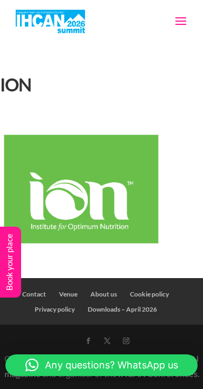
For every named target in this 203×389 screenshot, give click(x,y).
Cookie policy (149, 294)
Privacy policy (55, 309)
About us (103, 294)
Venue (68, 294)
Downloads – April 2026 (122, 309)
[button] (101, 365)
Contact (34, 294)
